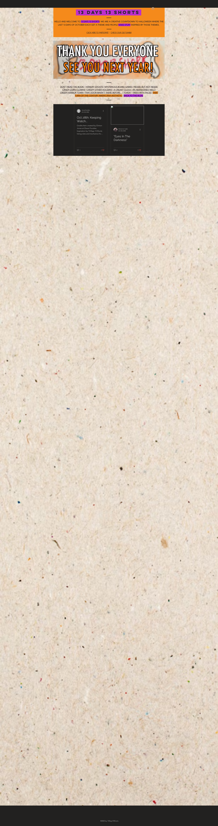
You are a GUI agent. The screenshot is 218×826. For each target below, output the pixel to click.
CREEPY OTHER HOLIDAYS (99, 90)
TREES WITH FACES (142, 92)
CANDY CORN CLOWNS (73, 90)
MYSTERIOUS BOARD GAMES (118, 87)
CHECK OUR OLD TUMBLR (121, 32)
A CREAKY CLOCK (122, 90)
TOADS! (127, 92)
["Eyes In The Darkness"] (127, 115)
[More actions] (104, 111)
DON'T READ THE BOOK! (72, 87)
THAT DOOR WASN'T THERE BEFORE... (103, 92)
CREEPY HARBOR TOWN (71, 92)
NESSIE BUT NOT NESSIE (146, 87)
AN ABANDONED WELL (143, 90)
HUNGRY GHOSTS (94, 87)
